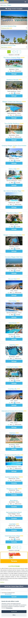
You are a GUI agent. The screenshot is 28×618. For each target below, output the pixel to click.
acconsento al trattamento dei (8, 593)
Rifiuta (14, 615)
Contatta (14, 483)
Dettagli (14, 74)
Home (4, 5)
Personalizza (9, 608)
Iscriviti (14, 597)
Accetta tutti (14, 611)
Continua (2, 582)
